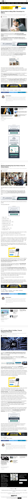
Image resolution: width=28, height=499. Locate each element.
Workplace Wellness (11, 291)
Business (5, 438)
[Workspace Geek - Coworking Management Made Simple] (14, 44)
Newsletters (10, 492)
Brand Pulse (13, 493)
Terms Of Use (18, 492)
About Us (21, 492)
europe (14, 290)
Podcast (17, 493)
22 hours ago (15, 463)
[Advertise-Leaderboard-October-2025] (14, 85)
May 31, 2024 (9, 335)
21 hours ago (2, 465)
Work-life (2, 113)
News (3, 328)
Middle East (17, 290)
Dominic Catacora (8, 95)
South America (3, 291)
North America (21, 290)
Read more (3, 120)
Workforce (7, 291)
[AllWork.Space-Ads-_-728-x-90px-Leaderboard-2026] (14, 363)
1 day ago (21, 458)
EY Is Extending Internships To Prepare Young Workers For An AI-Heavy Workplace (22, 115)
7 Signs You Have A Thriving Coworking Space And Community (4, 315)
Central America (10, 290)
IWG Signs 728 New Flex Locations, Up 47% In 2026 (15, 457)
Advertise (2, 492)
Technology (10, 438)
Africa (3, 290)
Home (1, 328)
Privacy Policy (14, 492)
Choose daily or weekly (4, 482)
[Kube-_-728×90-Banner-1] (14, 7)
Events (19, 493)
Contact (24, 492)
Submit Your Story (5, 492)
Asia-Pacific (6, 290)
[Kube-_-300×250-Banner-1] (14, 252)
